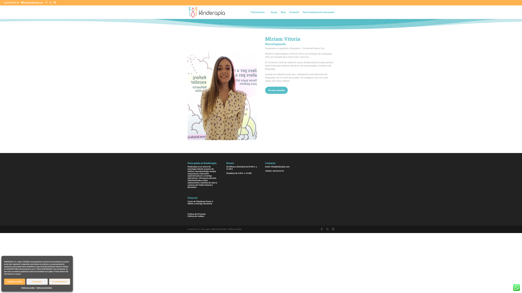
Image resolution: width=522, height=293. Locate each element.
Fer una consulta (276, 90)
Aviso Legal (205, 229)
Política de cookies (28, 288)
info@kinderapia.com (280, 167)
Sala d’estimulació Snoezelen (318, 12)
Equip (274, 12)
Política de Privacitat (197, 214)
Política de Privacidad (218, 229)
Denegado (37, 281)
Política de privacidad (44, 288)
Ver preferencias (59, 281)
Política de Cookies (196, 216)
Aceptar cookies (14, 281)
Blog (283, 12)
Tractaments (257, 12)
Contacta (294, 12)
